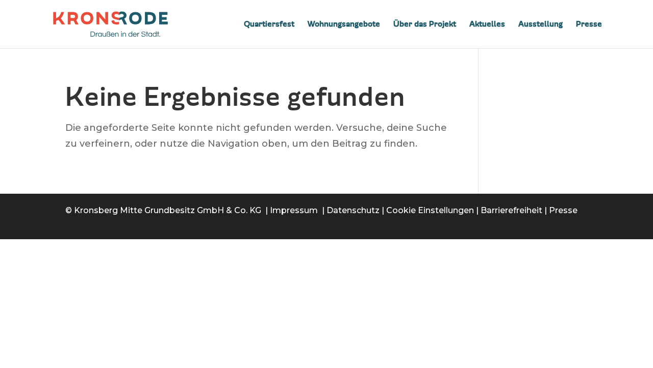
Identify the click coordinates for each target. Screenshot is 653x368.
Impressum (294, 210)
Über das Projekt (424, 24)
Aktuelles (487, 24)
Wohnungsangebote (344, 24)
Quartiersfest (269, 24)
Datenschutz (353, 210)
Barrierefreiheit (511, 210)
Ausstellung (540, 24)
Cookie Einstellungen (430, 210)
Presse (589, 24)
